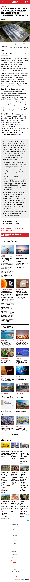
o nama (15, 564)
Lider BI (15, 546)
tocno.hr (15, 576)
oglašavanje (15, 569)
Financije (15, 529)
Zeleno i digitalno (15, 537)
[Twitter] (17, 44)
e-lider (15, 562)
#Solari (21, 228)
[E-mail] (23, 44)
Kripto (15, 532)
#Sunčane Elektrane (12, 228)
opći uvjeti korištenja (15, 571)
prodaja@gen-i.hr (17, 124)
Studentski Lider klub (15, 551)
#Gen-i (3, 228)
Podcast (15, 543)
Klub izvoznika (15, 548)
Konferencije (15, 554)
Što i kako (15, 535)
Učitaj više (15, 434)
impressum (15, 567)
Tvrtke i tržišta (15, 527)
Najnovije (8, 326)
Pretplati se (15, 557)
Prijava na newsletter (15, 560)
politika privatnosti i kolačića (15, 574)
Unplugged (15, 540)
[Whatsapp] (25, 44)
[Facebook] (15, 44)
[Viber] (28, 44)
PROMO (2, 50)
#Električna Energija (7, 230)
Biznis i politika (15, 524)
